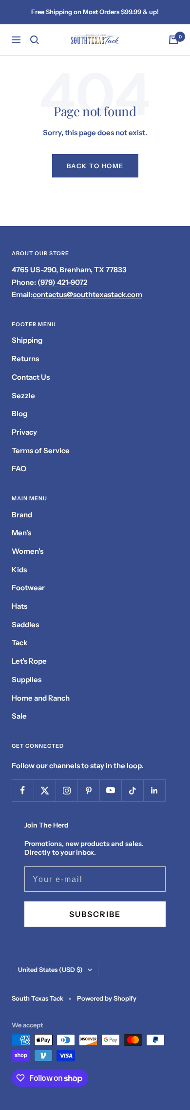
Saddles (25, 624)
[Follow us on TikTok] (132, 790)
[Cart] (173, 39)
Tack (19, 642)
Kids (19, 569)
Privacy (24, 432)
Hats (19, 606)
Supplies (26, 679)
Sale (19, 716)
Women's (27, 551)
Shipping (27, 340)
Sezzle (23, 395)
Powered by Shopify (106, 998)
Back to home (95, 166)
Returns (25, 358)
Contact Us (31, 377)
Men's (21, 532)
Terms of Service (41, 450)
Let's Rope (29, 661)
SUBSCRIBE (95, 914)
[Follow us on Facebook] (23, 790)
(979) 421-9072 (62, 282)
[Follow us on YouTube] (110, 790)
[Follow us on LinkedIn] (154, 790)
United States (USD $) (50, 969)
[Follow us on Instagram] (66, 790)
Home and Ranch (41, 698)
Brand (22, 514)
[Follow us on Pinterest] (88, 790)
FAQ (19, 468)
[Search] (34, 39)
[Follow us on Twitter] (45, 790)
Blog (19, 413)
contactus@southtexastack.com (87, 294)
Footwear (28, 587)
